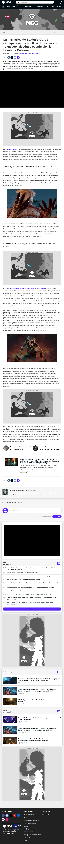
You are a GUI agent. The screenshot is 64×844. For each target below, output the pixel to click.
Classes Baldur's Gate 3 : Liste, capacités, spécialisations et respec (24, 591)
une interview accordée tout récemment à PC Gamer (27, 288)
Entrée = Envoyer (46, 516)
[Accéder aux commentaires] (18, 57)
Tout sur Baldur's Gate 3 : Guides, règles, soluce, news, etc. (50, 448)
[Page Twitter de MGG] (10, 815)
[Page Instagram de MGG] (7, 819)
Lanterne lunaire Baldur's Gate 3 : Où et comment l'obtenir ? (22, 572)
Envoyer (57, 516)
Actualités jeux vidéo (11, 33)
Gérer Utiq (27, 837)
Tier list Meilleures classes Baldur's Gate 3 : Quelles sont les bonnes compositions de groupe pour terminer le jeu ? (37, 690)
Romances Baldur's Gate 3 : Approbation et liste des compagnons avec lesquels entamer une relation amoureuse (31, 598)
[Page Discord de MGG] (7, 815)
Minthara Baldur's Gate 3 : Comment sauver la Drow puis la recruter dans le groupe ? (29, 576)
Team (25, 817)
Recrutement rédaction (31, 820)
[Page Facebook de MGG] (3, 815)
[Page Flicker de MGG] (3, 819)
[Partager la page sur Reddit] (15, 57)
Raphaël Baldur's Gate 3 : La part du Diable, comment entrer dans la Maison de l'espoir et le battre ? (33, 583)
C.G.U (26, 826)
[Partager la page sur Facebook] (8, 57)
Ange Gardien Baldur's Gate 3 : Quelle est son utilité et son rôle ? (24, 579)
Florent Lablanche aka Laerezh (29, 53)
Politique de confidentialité (32, 835)
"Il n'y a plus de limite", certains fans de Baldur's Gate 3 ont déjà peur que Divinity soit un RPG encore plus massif (31, 603)
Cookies (26, 829)
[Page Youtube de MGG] (14, 815)
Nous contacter (29, 815)
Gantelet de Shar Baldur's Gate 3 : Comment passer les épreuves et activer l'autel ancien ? (39, 718)
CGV (25, 840)
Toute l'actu (32, 609)
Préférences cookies (30, 832)
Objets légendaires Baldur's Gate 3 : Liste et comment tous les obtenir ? (37, 700)
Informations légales (30, 823)
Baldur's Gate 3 (20, 33)
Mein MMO (45, 815)
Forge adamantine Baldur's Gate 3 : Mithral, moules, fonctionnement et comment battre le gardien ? (34, 739)
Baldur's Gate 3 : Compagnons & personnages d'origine (20, 448)
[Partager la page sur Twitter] (11, 57)
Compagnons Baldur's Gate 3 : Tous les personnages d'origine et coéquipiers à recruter (30, 594)
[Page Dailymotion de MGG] (18, 815)
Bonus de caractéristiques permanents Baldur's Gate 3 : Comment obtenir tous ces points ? (31, 587)
